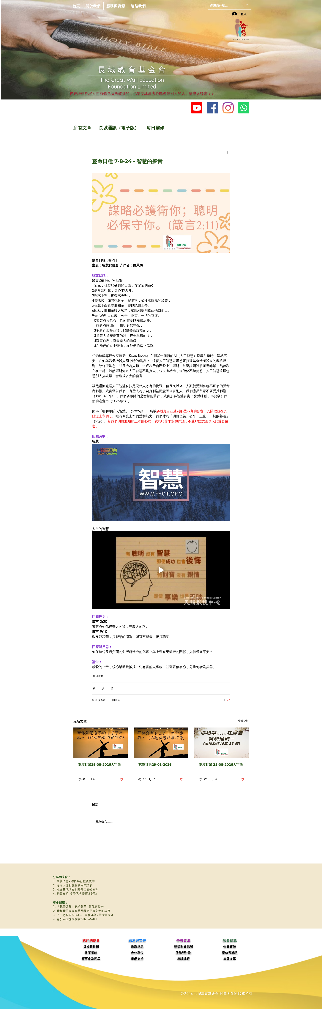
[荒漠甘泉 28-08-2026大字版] (221, 743)
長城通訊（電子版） (119, 127)
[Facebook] (212, 107)
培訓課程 (183, 959)
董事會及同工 (91, 959)
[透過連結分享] (103, 688)
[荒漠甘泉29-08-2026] (161, 743)
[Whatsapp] (243, 107)
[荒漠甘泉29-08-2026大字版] (100, 743)
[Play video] (161, 482)
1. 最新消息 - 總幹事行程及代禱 (74, 881)
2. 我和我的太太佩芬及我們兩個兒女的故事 (81, 911)
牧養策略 (91, 953)
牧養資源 (229, 946)
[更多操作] (227, 152)
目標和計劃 (91, 946)
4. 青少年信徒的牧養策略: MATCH (75, 919)
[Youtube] (196, 107)
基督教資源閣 (183, 946)
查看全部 (243, 720)
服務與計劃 (183, 953)
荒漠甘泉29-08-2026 (154, 765)
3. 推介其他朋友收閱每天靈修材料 (75, 889)
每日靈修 (155, 127)
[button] (93, 6)
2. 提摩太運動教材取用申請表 (72, 885)
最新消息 (137, 946)
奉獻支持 (137, 959)
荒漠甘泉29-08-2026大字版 (99, 765)
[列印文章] (112, 688)
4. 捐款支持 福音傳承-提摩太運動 (75, 894)
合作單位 (137, 953)
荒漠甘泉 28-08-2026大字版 (221, 765)
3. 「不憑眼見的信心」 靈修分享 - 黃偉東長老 (83, 915)
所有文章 (82, 127)
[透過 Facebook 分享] (94, 688)
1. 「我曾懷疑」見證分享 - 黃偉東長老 (78, 907)
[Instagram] (228, 107)
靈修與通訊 (230, 953)
